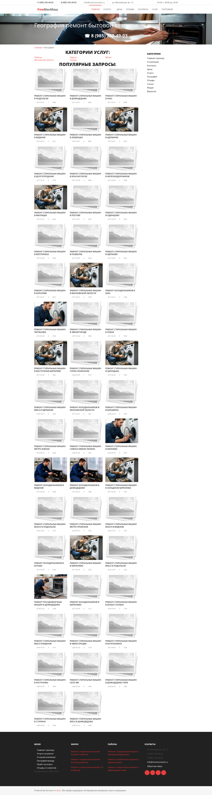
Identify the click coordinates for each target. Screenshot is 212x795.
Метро (108, 57)
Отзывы (150, 80)
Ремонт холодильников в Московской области (84, 408)
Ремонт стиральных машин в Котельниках (121, 642)
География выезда (45, 760)
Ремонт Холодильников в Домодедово (84, 486)
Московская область (44, 60)
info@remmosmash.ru (94, 2)
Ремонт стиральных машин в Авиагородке (85, 642)
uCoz (58, 790)
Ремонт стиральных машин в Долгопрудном (50, 175)
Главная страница (155, 58)
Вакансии (151, 91)
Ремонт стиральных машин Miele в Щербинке (50, 408)
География (152, 76)
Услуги (150, 73)
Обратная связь (154, 766)
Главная (38, 47)
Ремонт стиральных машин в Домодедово (85, 97)
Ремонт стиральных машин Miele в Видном (50, 642)
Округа (73, 57)
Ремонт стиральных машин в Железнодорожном (121, 175)
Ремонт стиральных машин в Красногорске (85, 175)
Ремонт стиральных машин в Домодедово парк (121, 681)
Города (73, 60)
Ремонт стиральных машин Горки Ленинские (85, 369)
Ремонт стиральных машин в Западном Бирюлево (121, 486)
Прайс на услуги (44, 764)
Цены (149, 69)
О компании (153, 62)
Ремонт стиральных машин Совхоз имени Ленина (85, 447)
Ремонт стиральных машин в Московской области (85, 292)
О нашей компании (46, 757)
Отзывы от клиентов (46, 768)
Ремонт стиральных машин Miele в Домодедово (85, 720)
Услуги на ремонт (45, 753)
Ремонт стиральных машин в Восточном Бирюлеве (50, 369)
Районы (38, 57)
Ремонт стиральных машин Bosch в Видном (121, 525)
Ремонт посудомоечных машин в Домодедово (48, 603)
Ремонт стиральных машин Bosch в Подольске (50, 525)
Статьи (150, 84)
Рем (47, 9)
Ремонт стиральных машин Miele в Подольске (121, 564)
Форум (150, 87)
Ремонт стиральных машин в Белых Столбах (121, 603)
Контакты (151, 65)
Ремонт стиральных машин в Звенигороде (85, 331)
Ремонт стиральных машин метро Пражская (85, 525)
